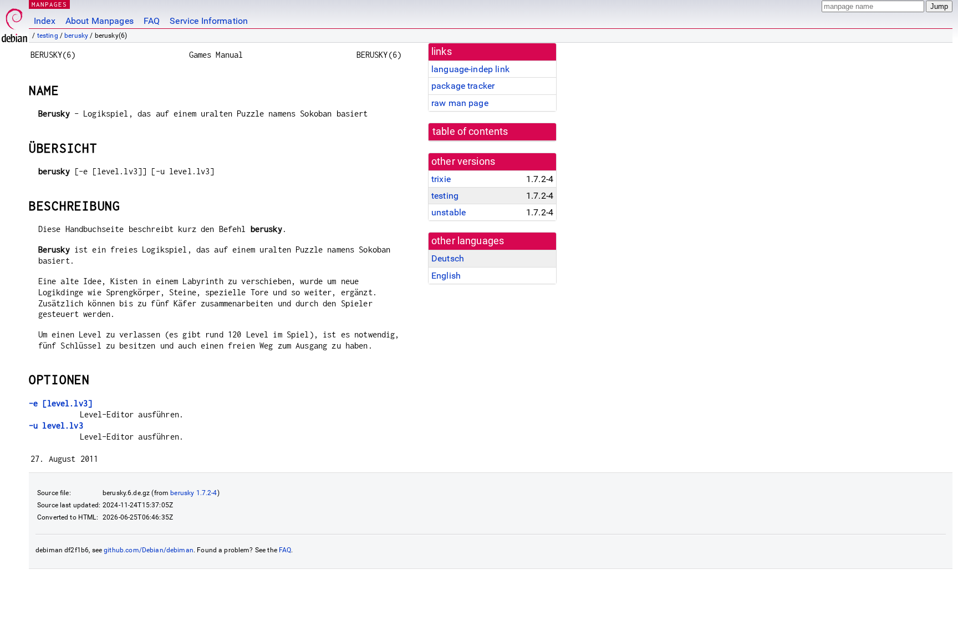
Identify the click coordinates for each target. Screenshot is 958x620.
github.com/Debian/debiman (148, 550)
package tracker (463, 85)
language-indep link (470, 69)
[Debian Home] (14, 22)
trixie (441, 179)
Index (44, 21)
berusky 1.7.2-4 (193, 493)
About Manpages (99, 21)
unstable (448, 212)
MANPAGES (49, 4)
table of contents (470, 131)
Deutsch (447, 258)
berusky (76, 35)
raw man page (459, 103)
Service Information (209, 21)
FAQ (152, 21)
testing (47, 35)
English (446, 275)
